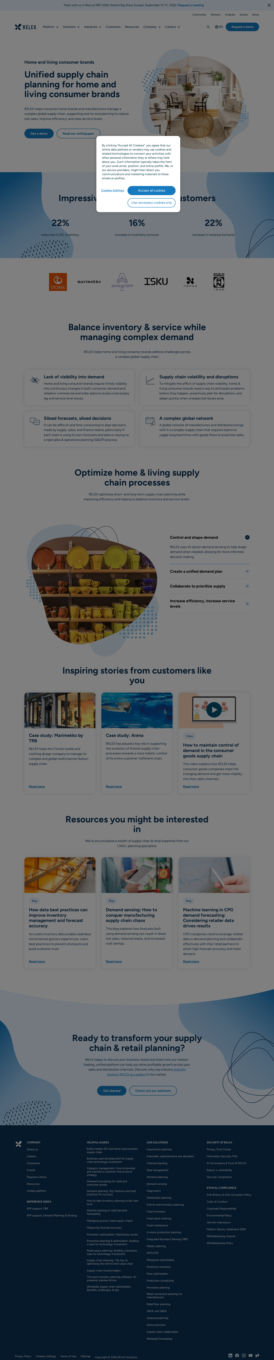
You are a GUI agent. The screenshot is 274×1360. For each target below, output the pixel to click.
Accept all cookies (151, 191)
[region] (138, 174)
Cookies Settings (112, 190)
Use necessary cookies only (151, 203)
